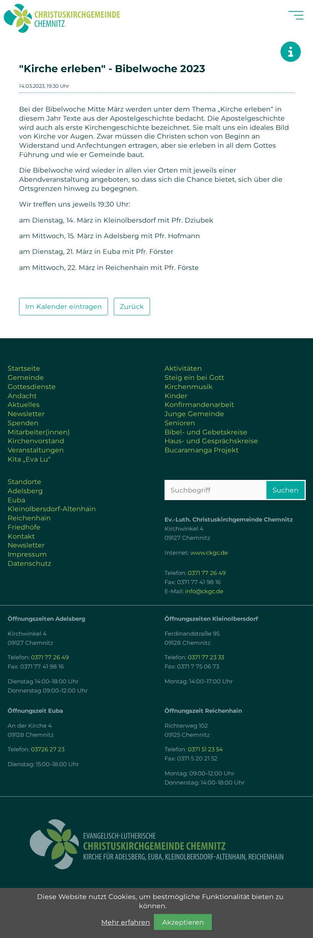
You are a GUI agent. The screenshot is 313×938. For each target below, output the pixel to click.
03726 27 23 (48, 749)
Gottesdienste (32, 387)
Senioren (180, 423)
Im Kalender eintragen (63, 306)
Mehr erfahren (125, 922)
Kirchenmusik (189, 387)
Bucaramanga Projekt (202, 450)
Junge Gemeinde (194, 414)
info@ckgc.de (204, 591)
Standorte (24, 482)
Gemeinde (26, 377)
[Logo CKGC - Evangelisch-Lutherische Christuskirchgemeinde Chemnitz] (156, 844)
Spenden (23, 423)
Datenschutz (29, 563)
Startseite (24, 368)
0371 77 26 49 (207, 573)
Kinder (176, 396)
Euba (16, 500)
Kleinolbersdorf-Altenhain (52, 509)
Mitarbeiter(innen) (39, 432)
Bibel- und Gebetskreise (206, 432)
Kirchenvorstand (36, 441)
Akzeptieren (183, 922)
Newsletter (26, 414)
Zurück (132, 306)
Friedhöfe (24, 527)
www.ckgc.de (209, 552)
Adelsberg (25, 491)
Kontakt (21, 536)
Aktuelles (24, 404)
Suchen (285, 490)
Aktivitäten (183, 368)
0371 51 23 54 (205, 749)
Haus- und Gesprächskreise (211, 441)
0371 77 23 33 (206, 657)
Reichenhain (29, 518)
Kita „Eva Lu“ (29, 459)
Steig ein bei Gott (194, 377)
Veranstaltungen (36, 450)
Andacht (22, 396)
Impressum (27, 554)
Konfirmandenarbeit (199, 404)
